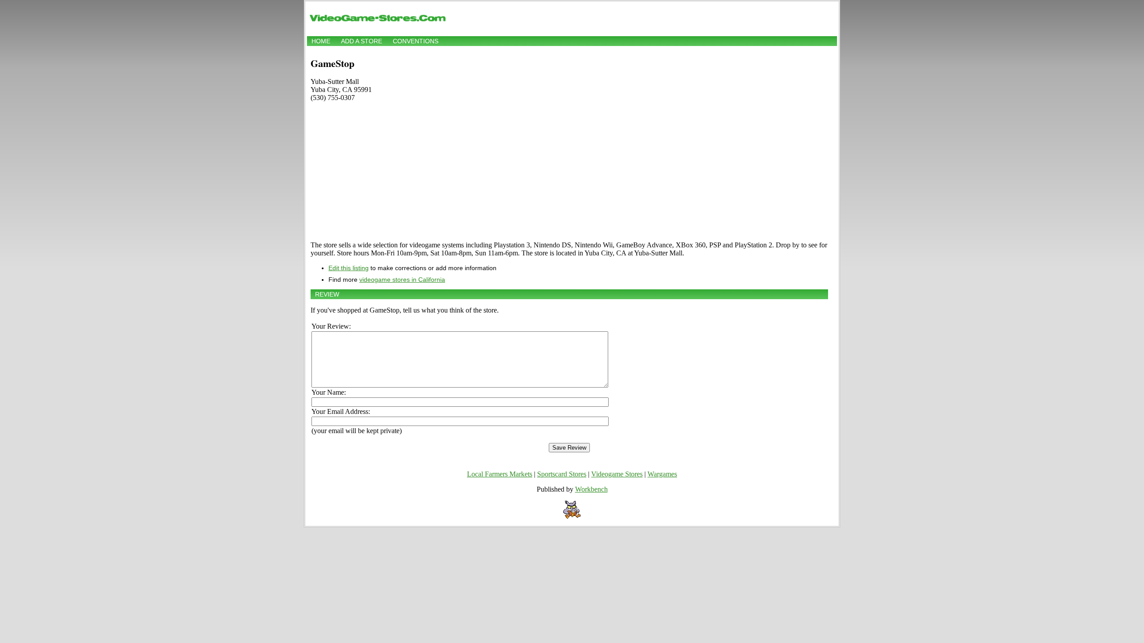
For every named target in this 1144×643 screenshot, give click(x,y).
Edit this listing (348, 267)
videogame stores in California (402, 279)
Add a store (361, 41)
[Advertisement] (569, 171)
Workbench (591, 489)
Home (320, 41)
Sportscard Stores (561, 474)
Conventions (415, 41)
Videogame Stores (617, 474)
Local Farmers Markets (499, 474)
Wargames (662, 474)
